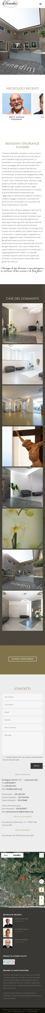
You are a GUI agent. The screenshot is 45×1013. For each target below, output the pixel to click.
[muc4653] (22, 446)
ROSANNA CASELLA (21, 929)
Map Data (23, 906)
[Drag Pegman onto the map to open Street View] (41, 889)
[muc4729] (22, 611)
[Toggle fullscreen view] (41, 855)
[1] (22, 405)
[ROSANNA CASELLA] (7, 932)
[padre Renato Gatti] (7, 922)
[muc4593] (22, 364)
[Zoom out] (41, 902)
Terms (42, 906)
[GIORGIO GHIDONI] (7, 943)
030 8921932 (10, 786)
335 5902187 (19, 794)
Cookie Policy (9, 963)
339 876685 (22, 800)
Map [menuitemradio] (6, 855)
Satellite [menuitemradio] (17, 855)
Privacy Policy (9, 960)
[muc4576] (22, 323)
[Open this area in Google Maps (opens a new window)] (4, 906)
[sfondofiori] (22, 528)
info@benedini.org (14, 789)
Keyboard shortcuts (14, 906)
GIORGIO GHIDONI (21, 940)
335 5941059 (23, 797)
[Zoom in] (41, 898)
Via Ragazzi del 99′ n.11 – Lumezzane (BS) (20, 780)
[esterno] (22, 570)
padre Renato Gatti (21, 919)
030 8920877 (10, 783)
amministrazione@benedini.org (19, 811)
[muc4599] (22, 487)
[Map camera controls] (41, 881)
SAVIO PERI (16, 117)
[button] (22, 878)
